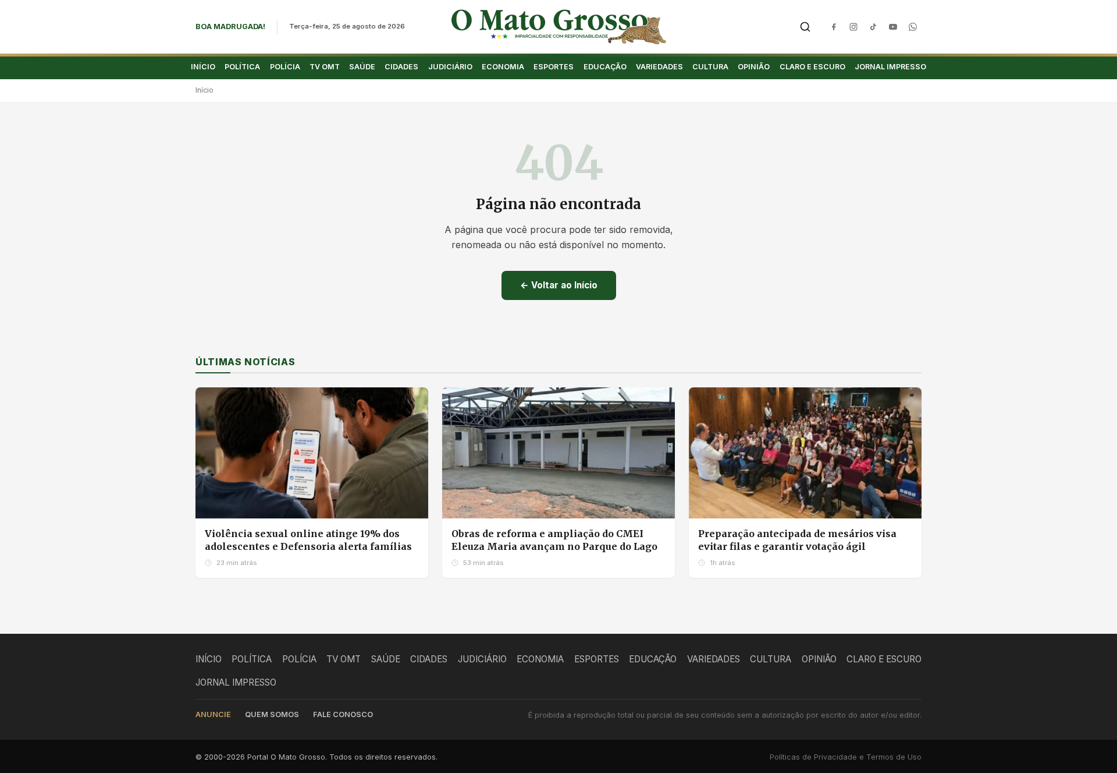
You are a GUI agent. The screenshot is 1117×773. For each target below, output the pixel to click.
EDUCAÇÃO (605, 66)
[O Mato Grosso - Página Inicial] (558, 26)
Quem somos (272, 714)
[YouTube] (893, 27)
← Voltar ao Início (558, 285)
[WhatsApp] (913, 27)
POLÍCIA (285, 66)
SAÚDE (362, 66)
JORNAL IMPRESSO (890, 66)
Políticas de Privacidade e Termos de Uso (846, 757)
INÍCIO (203, 66)
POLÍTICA (242, 66)
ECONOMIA (503, 66)
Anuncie (213, 714)
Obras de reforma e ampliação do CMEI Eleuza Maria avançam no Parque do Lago (554, 540)
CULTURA (710, 66)
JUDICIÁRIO (450, 66)
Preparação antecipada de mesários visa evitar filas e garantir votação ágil (797, 540)
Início (204, 90)
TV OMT (325, 66)
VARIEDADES (659, 66)
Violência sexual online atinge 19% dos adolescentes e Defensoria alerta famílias (308, 540)
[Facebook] (833, 27)
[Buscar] (805, 26)
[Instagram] (853, 27)
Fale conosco (343, 714)
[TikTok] (873, 27)
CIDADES (401, 66)
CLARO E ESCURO (812, 66)
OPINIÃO (754, 66)
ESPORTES (553, 66)
